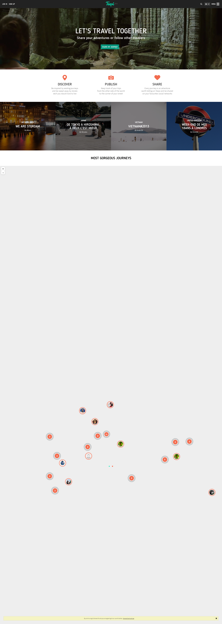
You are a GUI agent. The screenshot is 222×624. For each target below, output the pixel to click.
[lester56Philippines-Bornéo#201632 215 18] (176, 456)
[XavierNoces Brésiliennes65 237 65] (68, 482)
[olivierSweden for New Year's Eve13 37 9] (110, 405)
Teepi (111, 4)
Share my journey (110, 47)
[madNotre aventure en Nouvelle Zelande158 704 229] (212, 492)
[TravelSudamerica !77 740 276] (62, 463)
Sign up (12, 4)
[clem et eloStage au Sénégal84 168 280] (88, 456)
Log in (4, 4)
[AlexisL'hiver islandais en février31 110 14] (82, 411)
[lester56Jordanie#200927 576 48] (120, 444)
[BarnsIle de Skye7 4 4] (95, 421)
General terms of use (128, 618)
